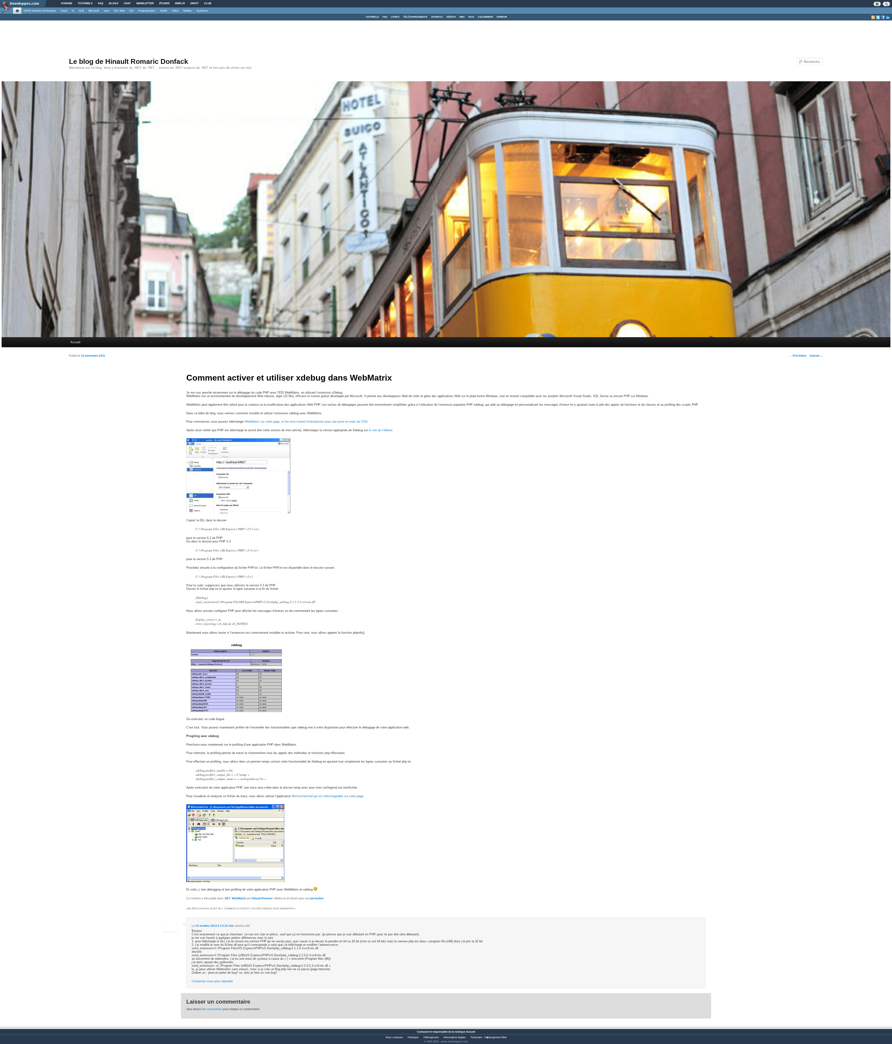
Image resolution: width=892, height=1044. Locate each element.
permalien (317, 898)
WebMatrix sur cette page (262, 421)
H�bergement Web (495, 1037)
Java (106, 10)
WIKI (462, 17)
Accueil (75, 342)
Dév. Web (119, 10)
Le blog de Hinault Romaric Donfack (128, 61)
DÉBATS (451, 17)
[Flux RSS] (873, 17)
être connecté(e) (212, 1009)
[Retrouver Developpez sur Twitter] (878, 17)
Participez (413, 1037)
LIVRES (395, 17)
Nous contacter (394, 1037)
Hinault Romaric (262, 898)
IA (73, 10)
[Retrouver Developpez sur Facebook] (883, 17)
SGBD (163, 10)
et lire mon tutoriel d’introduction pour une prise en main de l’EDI (324, 421)
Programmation (146, 10)
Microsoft (94, 10)
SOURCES (437, 17)
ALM (81, 10)
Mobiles (187, 10)
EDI (131, 10)
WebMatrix (239, 898)
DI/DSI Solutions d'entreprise (40, 10)
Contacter (423, 1031)
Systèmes (202, 10)
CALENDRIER (485, 17)
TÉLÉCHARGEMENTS (415, 17)
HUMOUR (502, 17)
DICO (471, 17)
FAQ (385, 17)
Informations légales (454, 1037)
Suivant (816, 355)
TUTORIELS (372, 17)
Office (175, 10)
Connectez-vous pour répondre (212, 981)
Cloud (64, 10)
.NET (227, 898)
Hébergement (431, 1037)
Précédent (797, 355)
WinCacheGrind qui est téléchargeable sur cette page (327, 796)
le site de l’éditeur (380, 430)
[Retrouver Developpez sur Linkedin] (888, 17)
